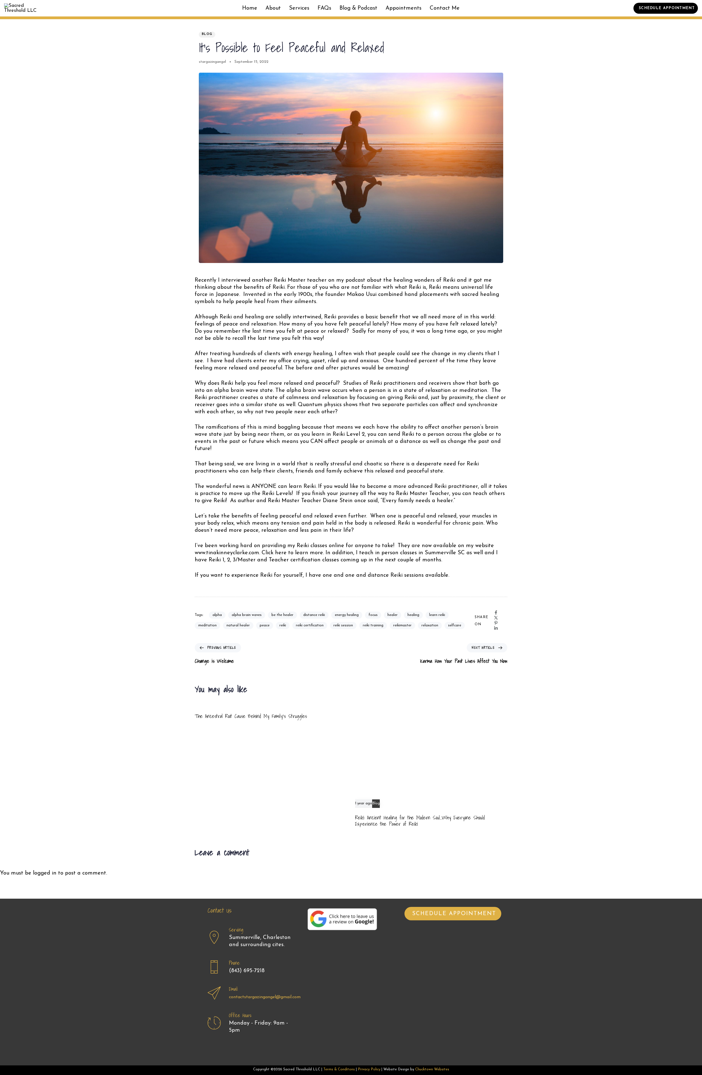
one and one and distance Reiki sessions (373, 575)
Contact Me (445, 8)
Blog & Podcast (358, 8)
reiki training (373, 625)
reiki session (343, 625)
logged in (44, 873)
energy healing (347, 615)
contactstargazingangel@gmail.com (265, 997)
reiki (282, 625)
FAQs (324, 8)
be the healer (282, 615)
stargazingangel (212, 62)
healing (413, 615)
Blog (207, 34)
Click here (275, 553)
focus (373, 615)
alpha (217, 615)
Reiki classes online (320, 545)
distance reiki (314, 615)
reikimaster (402, 625)
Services (299, 8)
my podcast (350, 280)
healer (392, 615)
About (273, 8)
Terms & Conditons (339, 1069)
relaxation (429, 625)
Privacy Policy (369, 1069)
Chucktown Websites (432, 1069)
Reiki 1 (216, 560)
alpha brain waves (247, 615)
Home (249, 8)
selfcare (454, 625)
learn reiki (437, 615)
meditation (207, 625)
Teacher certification (295, 560)
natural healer (238, 625)
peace (265, 625)
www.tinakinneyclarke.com (227, 553)
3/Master (244, 560)
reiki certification (310, 625)
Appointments (403, 8)
